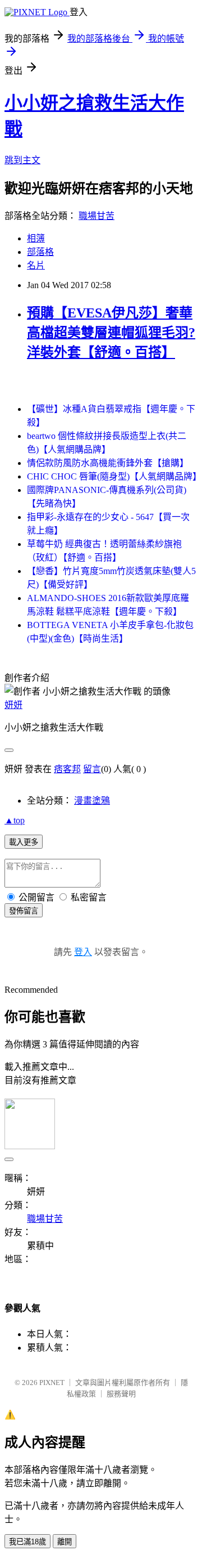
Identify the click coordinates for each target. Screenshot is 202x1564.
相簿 (36, 238)
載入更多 (23, 842)
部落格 (40, 252)
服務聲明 (121, 1394)
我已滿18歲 (27, 1542)
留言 (92, 769)
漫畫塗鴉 (92, 800)
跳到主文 (22, 160)
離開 (64, 1542)
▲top (14, 820)
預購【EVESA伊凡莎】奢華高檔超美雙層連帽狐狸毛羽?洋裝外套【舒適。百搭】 (111, 333)
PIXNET (52, 1382)
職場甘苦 (96, 216)
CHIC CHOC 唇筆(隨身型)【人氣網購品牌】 (114, 476)
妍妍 (13, 705)
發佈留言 (23, 911)
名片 (36, 265)
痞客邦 (67, 769)
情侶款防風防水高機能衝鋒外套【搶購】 (108, 463)
